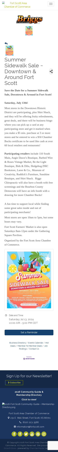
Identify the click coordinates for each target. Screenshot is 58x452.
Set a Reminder (29, 332)
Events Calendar (35, 343)
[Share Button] (51, 71)
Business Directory (17, 343)
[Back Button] (6, 44)
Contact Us (34, 349)
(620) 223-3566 (31, 422)
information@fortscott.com (30, 427)
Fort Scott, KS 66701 (30, 418)
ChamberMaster (37, 448)
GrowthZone (10, 448)
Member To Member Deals (30, 346)
